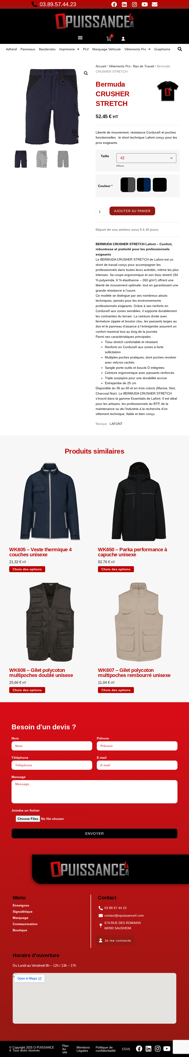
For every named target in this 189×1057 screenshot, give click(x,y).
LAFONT (116, 424)
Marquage (20, 918)
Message (19, 777)
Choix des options (27, 569)
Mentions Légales (83, 1049)
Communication (25, 924)
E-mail (101, 757)
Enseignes (21, 905)
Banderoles (47, 49)
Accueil (101, 66)
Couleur (105, 186)
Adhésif (11, 49)
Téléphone (20, 757)
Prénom (103, 738)
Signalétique (22, 911)
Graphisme (162, 49)
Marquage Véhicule (106, 49)
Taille (105, 156)
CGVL (126, 1049)
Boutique (20, 930)
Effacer (120, 166)
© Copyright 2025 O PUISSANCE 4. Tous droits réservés (31, 1049)
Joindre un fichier (25, 810)
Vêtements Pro (135, 49)
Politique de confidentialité (106, 1049)
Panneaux (28, 49)
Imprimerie (67, 49)
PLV (86, 49)
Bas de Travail (143, 66)
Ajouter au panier (132, 211)
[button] (80, 37)
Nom (15, 738)
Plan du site (65, 1049)
